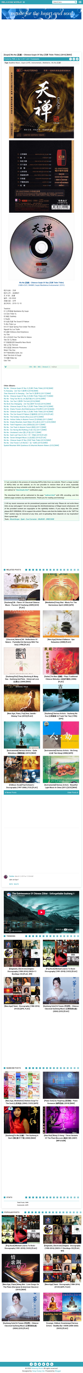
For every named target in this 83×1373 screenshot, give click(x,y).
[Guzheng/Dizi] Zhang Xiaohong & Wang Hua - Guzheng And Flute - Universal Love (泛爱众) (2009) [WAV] (22, 679)
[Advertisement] (41, 35)
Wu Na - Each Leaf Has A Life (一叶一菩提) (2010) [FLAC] (25, 435)
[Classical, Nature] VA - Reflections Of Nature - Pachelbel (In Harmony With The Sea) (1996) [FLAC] (22, 642)
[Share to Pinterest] (74, 59)
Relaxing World (37, 1368)
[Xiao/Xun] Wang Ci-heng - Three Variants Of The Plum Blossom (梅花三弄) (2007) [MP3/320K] (61, 1138)
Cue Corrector (31, 519)
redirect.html (50, 495)
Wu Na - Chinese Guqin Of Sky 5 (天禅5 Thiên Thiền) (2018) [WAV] (28, 388)
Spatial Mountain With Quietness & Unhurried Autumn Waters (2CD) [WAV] (31, 445)
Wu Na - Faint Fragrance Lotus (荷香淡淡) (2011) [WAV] (24, 425)
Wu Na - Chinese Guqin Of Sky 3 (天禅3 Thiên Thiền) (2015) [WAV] (28, 406)
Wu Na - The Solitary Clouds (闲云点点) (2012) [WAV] (24, 417)
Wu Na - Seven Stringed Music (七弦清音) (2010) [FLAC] (25, 438)
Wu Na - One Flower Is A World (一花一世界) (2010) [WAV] (26, 443)
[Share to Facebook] (70, 59)
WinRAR (41, 519)
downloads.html (22, 490)
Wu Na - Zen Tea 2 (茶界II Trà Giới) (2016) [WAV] (22, 401)
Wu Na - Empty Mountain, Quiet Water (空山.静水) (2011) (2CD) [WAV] (30, 422)
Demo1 (45, 367)
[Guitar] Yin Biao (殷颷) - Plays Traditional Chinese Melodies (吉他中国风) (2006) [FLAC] (61, 679)
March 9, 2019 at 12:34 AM (24, 876)
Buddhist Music (14, 63)
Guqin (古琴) (25, 63)
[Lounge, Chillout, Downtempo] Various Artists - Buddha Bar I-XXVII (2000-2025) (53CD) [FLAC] (62, 1325)
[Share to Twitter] (77, 59)
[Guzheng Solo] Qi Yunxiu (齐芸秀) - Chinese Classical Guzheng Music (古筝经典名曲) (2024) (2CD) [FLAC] (61, 1008)
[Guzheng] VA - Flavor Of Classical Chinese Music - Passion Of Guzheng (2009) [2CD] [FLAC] (21, 605)
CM (30, 367)
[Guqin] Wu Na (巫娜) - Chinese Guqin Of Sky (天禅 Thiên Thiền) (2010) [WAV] (38, 55)
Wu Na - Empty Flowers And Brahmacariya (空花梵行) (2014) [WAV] (29, 409)
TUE (13, 59)
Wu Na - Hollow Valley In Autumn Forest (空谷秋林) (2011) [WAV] (28, 419)
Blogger (58, 1371)
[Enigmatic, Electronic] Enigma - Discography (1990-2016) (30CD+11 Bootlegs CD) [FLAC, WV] (22, 971)
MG (39, 367)
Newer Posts (11, 792)
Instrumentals (36, 63)
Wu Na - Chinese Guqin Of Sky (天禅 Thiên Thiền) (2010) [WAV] (27, 440)
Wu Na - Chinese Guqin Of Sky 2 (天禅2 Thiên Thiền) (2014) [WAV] (28, 412)
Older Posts (72, 792)
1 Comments (34, 59)
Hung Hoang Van (38, 1371)
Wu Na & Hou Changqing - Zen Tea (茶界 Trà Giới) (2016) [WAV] (27, 404)
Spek (23, 519)
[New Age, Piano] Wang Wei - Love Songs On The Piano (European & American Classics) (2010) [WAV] (21, 1287)
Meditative (46, 63)
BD (35, 367)
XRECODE (50, 519)
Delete (16, 884)
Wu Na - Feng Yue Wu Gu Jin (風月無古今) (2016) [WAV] (24, 399)
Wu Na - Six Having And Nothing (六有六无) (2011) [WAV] (25, 430)
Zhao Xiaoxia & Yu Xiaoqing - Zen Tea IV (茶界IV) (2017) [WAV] (27, 393)
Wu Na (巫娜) (56, 63)
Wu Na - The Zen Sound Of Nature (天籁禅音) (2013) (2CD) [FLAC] (28, 414)
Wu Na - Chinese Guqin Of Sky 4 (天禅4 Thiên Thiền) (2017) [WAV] (28, 396)
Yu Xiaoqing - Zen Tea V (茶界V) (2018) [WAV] (21, 391)
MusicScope (14, 519)
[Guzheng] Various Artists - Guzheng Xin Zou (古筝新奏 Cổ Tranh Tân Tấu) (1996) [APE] (61, 716)
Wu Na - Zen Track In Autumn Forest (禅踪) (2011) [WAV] (25, 427)
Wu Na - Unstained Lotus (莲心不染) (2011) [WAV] (22, 432)
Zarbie (11, 876)
